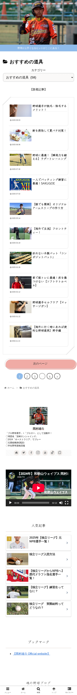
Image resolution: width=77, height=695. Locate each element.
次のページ (40, 363)
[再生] (10, 503)
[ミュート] (61, 503)
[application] (38, 488)
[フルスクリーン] (66, 503)
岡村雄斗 (38, 428)
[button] (69, 451)
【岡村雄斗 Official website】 (31, 653)
